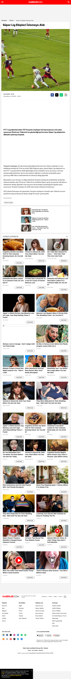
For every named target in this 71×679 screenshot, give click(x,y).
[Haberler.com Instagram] (14, 635)
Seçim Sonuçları (40, 610)
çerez (3, 672)
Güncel (11, 20)
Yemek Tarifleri (40, 618)
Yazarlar (21, 616)
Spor (3, 608)
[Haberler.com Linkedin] (18, 635)
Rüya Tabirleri (39, 616)
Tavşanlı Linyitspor (8, 202)
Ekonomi (4, 605)
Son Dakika (5, 613)
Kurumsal (55, 603)
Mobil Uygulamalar (57, 621)
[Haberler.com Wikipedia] (7, 639)
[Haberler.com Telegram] (18, 639)
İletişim (55, 596)
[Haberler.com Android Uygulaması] (48, 635)
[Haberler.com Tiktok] (14, 639)
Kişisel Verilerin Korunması (59, 613)
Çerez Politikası (56, 610)
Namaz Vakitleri (40, 608)
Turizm (21, 613)
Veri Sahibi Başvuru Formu (59, 616)
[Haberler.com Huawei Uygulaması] (56, 635)
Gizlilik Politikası (56, 608)
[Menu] (2, 2)
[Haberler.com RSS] (3, 639)
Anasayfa (4, 20)
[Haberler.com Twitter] (10, 635)
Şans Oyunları (39, 613)
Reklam (50, 596)
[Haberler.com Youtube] (10, 639)
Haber (29, 650)
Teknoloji (21, 608)
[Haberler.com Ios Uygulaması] (40, 635)
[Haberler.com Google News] (3, 635)
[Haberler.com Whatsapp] (21, 635)
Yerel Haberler (23, 618)
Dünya (4, 621)
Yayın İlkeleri (65, 596)
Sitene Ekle (55, 626)
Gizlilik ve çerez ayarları (23, 653)
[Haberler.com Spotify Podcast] (25, 635)
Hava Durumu (39, 605)
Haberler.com (39, 603)
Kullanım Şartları (56, 605)
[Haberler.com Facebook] (7, 635)
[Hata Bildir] (32, 653)
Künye (60, 596)
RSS (53, 623)
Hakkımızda (44, 596)
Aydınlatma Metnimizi (15, 675)
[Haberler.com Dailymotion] (21, 639)
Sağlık (20, 605)
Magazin (4, 610)
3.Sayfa (4, 618)
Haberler (4, 603)
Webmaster (55, 618)
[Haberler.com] (10, 597)
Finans (20, 610)
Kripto (3, 616)
